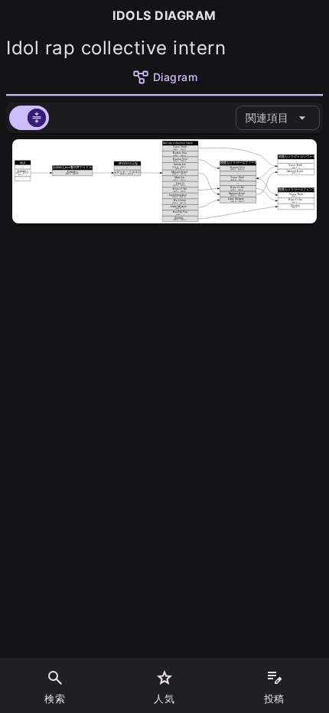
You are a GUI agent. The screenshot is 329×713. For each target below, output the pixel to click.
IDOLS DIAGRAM (164, 15)
